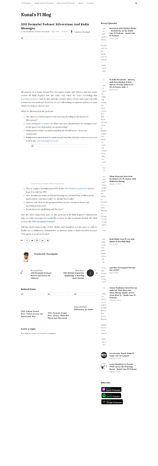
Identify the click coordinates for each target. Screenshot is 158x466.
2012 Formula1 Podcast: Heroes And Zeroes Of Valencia (41, 275)
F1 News (38, 31)
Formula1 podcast (29, 99)
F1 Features (26, 3)
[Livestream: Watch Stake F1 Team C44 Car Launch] (104, 355)
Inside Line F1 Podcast (44, 3)
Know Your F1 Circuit (66, 3)
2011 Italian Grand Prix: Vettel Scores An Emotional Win (32, 314)
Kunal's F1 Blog (36, 14)
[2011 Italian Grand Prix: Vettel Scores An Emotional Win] (32, 301)
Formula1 (44, 123)
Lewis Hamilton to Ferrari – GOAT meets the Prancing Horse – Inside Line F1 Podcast (123, 366)
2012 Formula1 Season (47, 141)
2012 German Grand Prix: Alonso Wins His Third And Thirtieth (58, 315)
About (80, 3)
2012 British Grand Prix (75, 188)
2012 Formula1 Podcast (43, 221)
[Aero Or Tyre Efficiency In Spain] (85, 298)
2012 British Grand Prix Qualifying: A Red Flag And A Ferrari (73, 275)
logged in (35, 333)
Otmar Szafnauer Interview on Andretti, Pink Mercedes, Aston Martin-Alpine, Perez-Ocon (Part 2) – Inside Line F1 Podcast (123, 293)
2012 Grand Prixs (28, 31)
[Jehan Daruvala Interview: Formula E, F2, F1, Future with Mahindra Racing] (104, 205)
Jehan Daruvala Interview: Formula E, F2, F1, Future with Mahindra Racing (122, 178)
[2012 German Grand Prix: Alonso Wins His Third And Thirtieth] (59, 301)
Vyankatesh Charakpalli (82, 32)
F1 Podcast (45, 31)
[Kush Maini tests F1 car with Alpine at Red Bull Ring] (104, 250)
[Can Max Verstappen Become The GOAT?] (104, 274)
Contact (90, 3)
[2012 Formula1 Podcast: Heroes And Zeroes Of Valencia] (24, 273)
